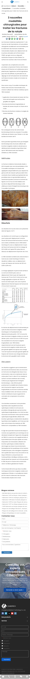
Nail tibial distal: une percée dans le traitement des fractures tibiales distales (15, 493)
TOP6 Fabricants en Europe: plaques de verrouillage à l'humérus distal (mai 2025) (15, 506)
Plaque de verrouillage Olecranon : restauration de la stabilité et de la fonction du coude (15, 508)
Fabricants (6, 539)
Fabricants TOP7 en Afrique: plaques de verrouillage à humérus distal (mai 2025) (15, 504)
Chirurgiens (6, 534)
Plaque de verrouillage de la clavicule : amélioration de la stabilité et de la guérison (15, 511)
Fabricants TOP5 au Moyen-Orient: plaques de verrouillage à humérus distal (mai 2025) (15, 495)
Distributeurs (6, 536)
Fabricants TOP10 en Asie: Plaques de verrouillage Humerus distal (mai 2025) (15, 502)
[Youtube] (12, 613)
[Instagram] (15, 613)
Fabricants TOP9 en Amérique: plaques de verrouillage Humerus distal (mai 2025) (15, 497)
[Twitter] (9, 613)
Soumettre (7, 552)
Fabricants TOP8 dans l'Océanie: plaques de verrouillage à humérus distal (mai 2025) (15, 500)
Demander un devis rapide (14, 590)
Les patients (6, 541)
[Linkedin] (6, 613)
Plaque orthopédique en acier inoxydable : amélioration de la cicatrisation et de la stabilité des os (15, 513)
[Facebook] (3, 613)
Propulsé (25, 36)
